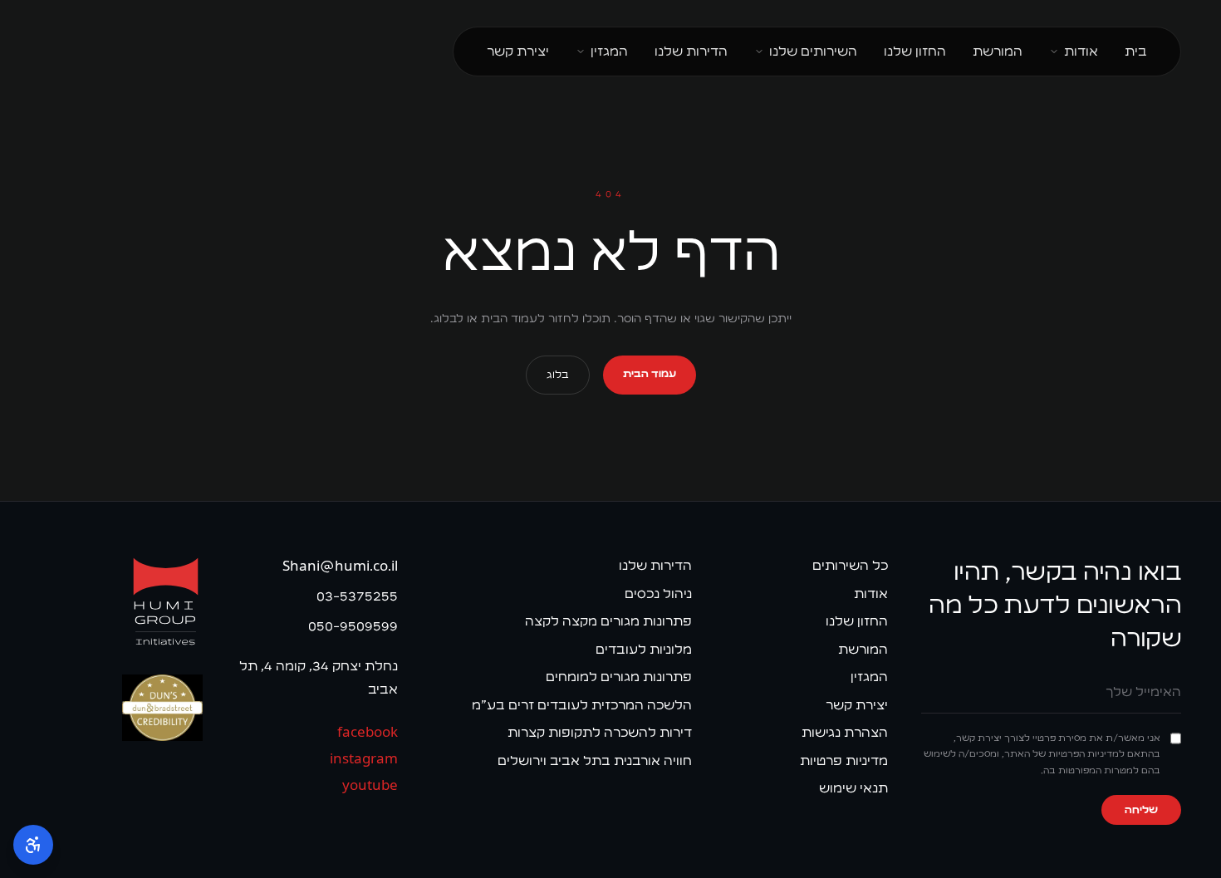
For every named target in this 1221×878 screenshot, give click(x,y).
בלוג (558, 374)
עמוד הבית (649, 374)
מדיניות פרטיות (844, 760)
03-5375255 (357, 596)
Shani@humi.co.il (340, 566)
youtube (370, 785)
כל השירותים (850, 565)
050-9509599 (353, 626)
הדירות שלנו (691, 51)
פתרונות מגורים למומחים (619, 677)
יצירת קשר (518, 51)
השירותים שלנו (813, 51)
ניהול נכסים (658, 593)
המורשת (997, 51)
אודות (1081, 51)
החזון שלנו (915, 51)
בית (1136, 51)
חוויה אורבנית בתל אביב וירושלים (595, 760)
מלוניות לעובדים (644, 649)
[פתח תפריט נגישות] (33, 845)
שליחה (1141, 810)
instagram (364, 759)
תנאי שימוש (853, 788)
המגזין (609, 51)
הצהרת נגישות (845, 732)
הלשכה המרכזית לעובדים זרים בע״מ (582, 705)
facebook (367, 732)
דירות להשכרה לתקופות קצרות (600, 732)
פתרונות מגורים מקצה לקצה (608, 621)
